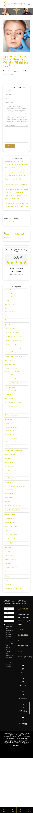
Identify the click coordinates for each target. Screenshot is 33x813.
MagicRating (19, 314)
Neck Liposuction (11, 575)
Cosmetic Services (11, 408)
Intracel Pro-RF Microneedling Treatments (15, 527)
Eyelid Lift (8, 459)
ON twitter (23, 710)
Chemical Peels (10, 368)
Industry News (11, 352)
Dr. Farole (9, 333)
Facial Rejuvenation (13, 411)
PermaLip (8, 591)
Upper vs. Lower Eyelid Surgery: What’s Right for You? (16, 60)
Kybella (8, 400)
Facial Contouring (11, 467)
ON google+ (23, 736)
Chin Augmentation (11, 372)
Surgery (7, 616)
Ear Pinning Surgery (12, 447)
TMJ (6, 620)
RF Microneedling (11, 599)
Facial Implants (10, 474)
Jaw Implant (9, 533)
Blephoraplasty (11, 482)
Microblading (9, 558)
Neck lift (9, 498)
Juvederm (8, 537)
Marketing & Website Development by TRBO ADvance (16, 775)
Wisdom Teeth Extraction (13, 628)
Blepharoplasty (10, 344)
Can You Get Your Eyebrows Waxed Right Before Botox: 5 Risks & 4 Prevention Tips (15, 216)
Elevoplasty (9, 451)
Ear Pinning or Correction (13, 442)
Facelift (10, 415)
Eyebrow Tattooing (11, 455)
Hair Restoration (10, 518)
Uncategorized (10, 624)
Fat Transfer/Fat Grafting (15, 490)
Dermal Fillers (11, 392)
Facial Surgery (10, 502)
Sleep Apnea (9, 612)
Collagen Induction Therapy (14, 376)
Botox (7, 360)
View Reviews (16, 311)
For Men (8, 511)
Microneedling (10, 562)
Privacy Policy (15, 775)
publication (9, 595)
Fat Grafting (9, 506)
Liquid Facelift (10, 554)
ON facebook (23, 723)
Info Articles (10, 356)
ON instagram (23, 749)
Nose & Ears (9, 583)
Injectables (8, 522)
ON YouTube (23, 762)
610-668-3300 (10, 262)
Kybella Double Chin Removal (15, 546)
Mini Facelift (12, 419)
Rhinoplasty (12, 430)
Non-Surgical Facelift (12, 579)
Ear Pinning (9, 438)
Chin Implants (11, 470)
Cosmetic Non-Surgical (13, 389)
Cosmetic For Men (11, 385)
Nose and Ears (11, 427)
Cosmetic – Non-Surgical (13, 380)
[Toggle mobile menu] (29, 4)
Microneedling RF (12, 404)
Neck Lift (8, 570)
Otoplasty (8, 587)
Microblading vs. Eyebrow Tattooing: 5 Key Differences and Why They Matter (16, 205)
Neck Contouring (11, 566)
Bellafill (7, 340)
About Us (8, 330)
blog (6, 348)
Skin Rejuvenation (11, 608)
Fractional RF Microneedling (16, 396)
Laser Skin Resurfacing (13, 550)
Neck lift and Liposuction (16, 423)
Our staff (11, 336)
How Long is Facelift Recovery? (16, 224)
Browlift (7, 364)
